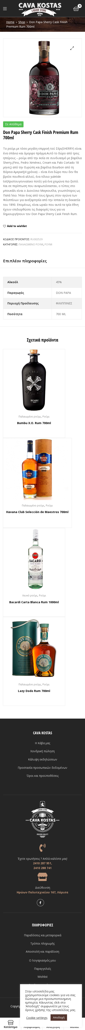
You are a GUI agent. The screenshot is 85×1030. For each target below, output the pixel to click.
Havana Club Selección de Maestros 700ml (37, 512)
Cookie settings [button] (36, 1017)
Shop (21, 22)
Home (10, 22)
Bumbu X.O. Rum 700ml (34, 423)
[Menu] (5, 8)
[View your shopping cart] (76, 8)
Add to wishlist (17, 226)
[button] (72, 48)
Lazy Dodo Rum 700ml (34, 691)
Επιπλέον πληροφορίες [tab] (25, 260)
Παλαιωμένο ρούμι (31, 244)
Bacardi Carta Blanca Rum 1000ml (34, 602)
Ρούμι (48, 244)
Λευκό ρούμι (29, 595)
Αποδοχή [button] (59, 1017)
